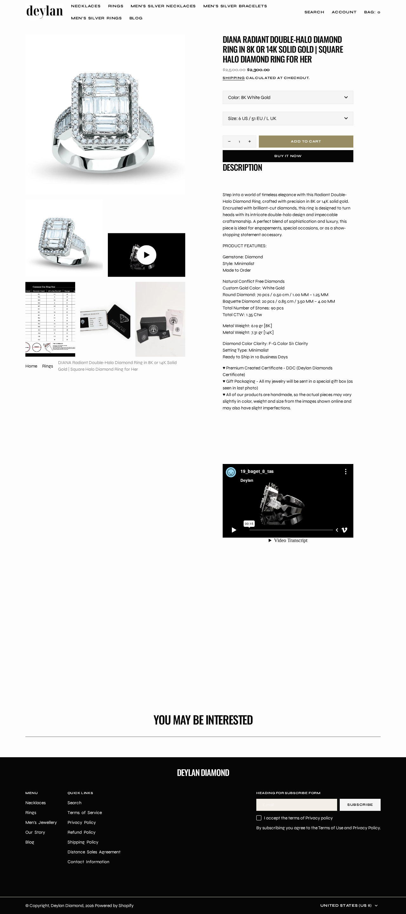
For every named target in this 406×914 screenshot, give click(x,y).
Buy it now (288, 156)
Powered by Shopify (114, 905)
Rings (47, 366)
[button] (344, 12)
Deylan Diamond (67, 905)
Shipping (234, 78)
